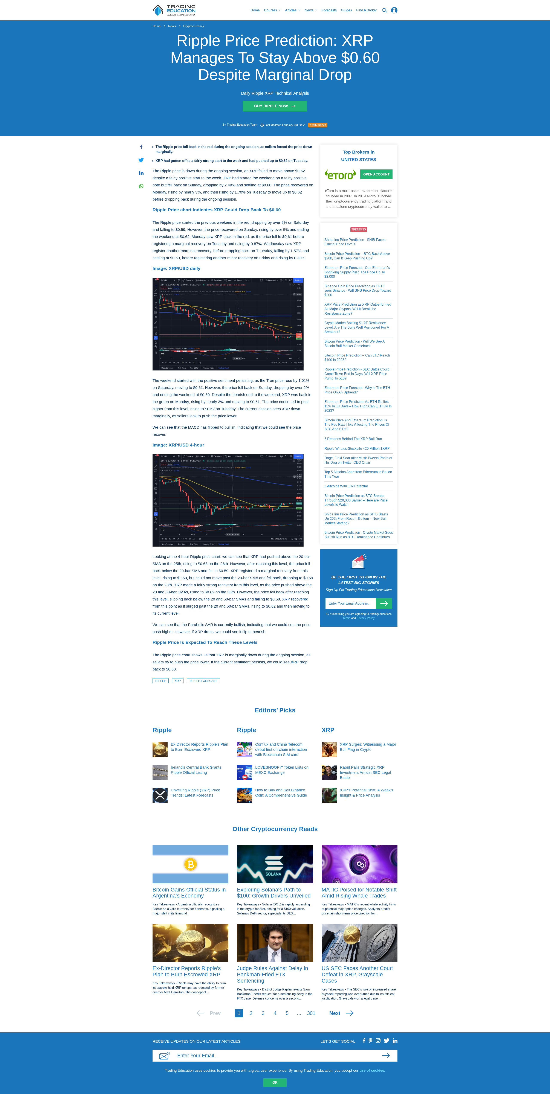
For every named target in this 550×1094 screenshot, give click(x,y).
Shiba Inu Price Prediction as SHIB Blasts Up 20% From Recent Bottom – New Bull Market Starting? (356, 518)
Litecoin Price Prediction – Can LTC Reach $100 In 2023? (357, 357)
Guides (346, 10)
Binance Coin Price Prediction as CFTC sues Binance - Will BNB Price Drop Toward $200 (357, 290)
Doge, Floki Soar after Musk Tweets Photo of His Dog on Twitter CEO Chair (358, 460)
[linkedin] (395, 1040)
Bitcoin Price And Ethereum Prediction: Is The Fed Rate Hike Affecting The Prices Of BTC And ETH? (356, 424)
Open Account (376, 174)
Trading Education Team (242, 124)
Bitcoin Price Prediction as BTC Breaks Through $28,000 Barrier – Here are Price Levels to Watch (356, 500)
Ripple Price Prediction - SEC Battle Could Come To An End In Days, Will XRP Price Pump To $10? (357, 373)
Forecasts (329, 10)
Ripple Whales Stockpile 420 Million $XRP (357, 448)
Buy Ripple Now (271, 106)
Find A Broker (366, 10)
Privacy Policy (366, 618)
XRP (227, 178)
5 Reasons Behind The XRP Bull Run (353, 439)
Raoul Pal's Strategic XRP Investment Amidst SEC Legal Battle (365, 772)
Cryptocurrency (193, 26)
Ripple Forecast (203, 681)
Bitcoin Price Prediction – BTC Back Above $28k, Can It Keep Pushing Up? (357, 256)
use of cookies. (372, 1070)
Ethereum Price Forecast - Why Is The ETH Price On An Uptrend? (357, 390)
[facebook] (364, 1040)
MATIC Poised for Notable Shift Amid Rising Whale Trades (359, 893)
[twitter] (387, 1040)
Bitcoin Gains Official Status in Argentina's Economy (189, 893)
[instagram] (378, 1040)
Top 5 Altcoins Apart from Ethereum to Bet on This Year (358, 474)
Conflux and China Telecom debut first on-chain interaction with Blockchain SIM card (281, 749)
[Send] (384, 603)
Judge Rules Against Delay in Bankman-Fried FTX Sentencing (272, 974)
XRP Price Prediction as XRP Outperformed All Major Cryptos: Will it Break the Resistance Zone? (357, 309)
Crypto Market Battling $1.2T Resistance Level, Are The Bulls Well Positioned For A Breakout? (356, 327)
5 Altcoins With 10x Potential (346, 486)
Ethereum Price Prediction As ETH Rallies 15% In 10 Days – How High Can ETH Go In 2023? (358, 406)
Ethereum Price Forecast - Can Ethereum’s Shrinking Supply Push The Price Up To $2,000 (357, 272)
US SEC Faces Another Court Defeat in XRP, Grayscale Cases (357, 974)
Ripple (160, 681)
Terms (347, 618)
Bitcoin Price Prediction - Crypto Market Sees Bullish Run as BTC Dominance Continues (358, 535)
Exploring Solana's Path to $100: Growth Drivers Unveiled (274, 893)
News (172, 26)
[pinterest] (371, 1040)
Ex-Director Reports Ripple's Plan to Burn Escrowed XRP (187, 971)
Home (255, 10)
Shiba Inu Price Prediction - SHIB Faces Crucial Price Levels (354, 242)
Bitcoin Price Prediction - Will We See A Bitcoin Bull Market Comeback (354, 344)
